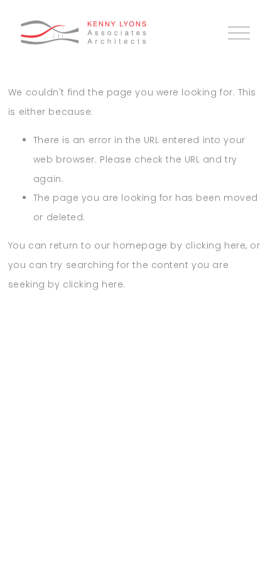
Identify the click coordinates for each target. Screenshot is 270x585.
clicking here (215, 245)
